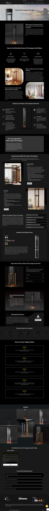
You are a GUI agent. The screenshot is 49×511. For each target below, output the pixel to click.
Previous (8, 300)
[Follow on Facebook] (36, 0)
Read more (29, 183)
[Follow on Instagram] (39, 0)
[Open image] (9, 417)
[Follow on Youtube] (42, 0)
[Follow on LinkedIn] (20, 498)
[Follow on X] (37, 0)
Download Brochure (38, 319)
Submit (10, 464)
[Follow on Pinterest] (40, 0)
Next (40, 300)
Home (21, 13)
